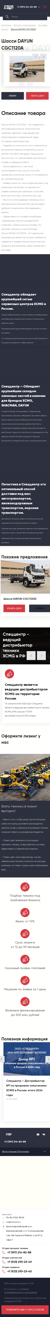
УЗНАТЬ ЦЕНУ (37, 96)
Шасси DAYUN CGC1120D (20, 598)
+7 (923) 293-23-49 (19, 1262)
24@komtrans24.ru (13, 1222)
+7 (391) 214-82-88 (27, 7)
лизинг (40, 608)
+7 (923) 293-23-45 (19, 1271)
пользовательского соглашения (20, 1292)
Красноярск (39, 7)
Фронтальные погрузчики (15, 1151)
